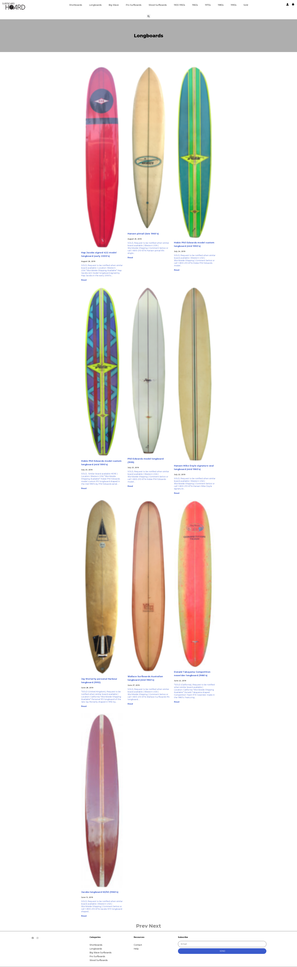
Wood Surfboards (158, 5)
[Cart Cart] (293, 4)
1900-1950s (179, 5)
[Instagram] (37, 938)
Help (136, 948)
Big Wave (114, 5)
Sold (246, 5)
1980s (221, 5)
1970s (208, 5)
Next (155, 926)
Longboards (95, 5)
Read (84, 280)
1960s (195, 5)
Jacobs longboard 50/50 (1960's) (99, 892)
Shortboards (75, 5)
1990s (233, 5)
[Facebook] (33, 938)
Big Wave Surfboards (100, 952)
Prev (142, 926)
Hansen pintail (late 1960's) (143, 233)
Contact (138, 945)
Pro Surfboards (133, 5)
